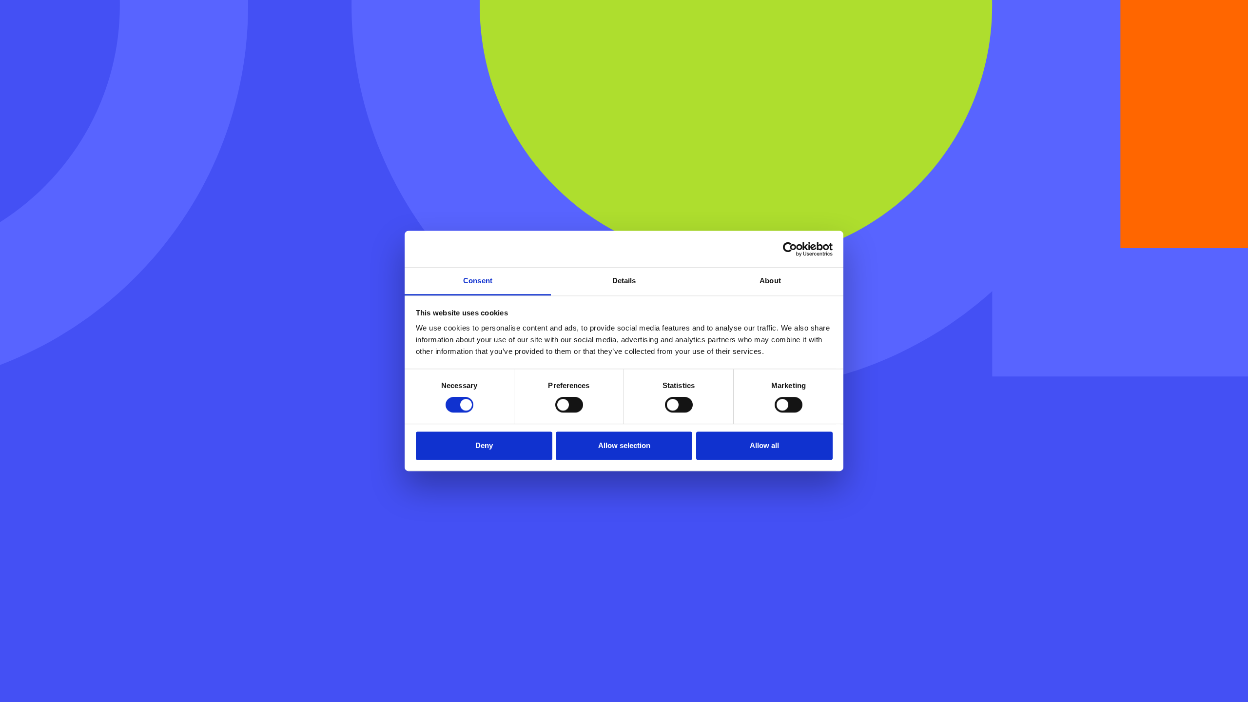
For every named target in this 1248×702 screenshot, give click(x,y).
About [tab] (770, 280)
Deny (484, 445)
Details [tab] (624, 280)
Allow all (764, 445)
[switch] (569, 405)
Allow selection (624, 445)
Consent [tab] (477, 280)
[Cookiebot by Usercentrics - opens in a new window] (790, 249)
